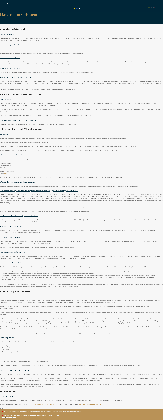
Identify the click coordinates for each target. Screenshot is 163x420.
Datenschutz (78, 411)
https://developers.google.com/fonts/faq (43, 404)
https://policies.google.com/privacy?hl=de (90, 404)
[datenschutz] (74, 8)
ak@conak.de (8, 173)
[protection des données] (79, 8)
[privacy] (77, 8)
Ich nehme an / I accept (9, 417)
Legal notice (50, 415)
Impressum (70, 411)
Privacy (58, 415)
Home (7, 3)
